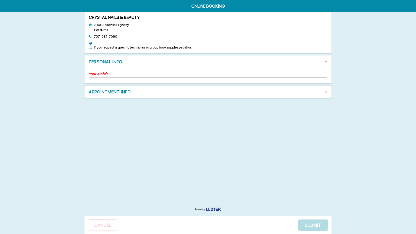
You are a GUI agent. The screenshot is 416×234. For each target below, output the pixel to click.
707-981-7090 (105, 36)
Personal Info (105, 61)
